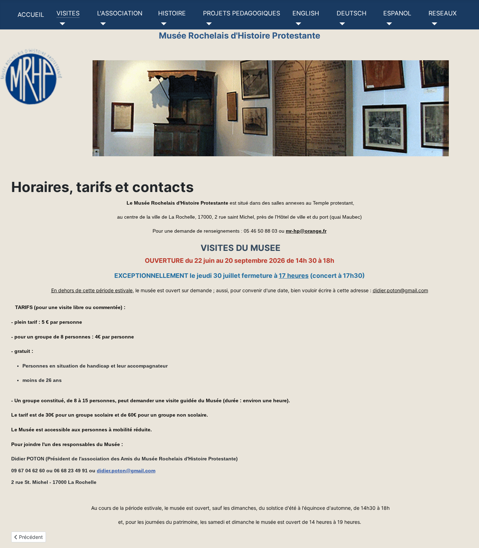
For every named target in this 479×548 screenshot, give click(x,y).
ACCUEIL (31, 14)
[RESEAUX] (433, 24)
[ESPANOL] (387, 24)
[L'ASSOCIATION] (101, 24)
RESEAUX (443, 13)
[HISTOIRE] (162, 24)
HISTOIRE (172, 13)
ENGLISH (305, 13)
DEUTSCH (351, 13)
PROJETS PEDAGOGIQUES (241, 13)
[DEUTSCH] (341, 24)
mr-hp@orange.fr (306, 231)
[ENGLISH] (296, 24)
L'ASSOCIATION (119, 13)
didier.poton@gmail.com (400, 290)
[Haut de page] (466, 535)
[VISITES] (60, 24)
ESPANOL (397, 13)
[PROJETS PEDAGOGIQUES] (207, 24)
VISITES (68, 13)
